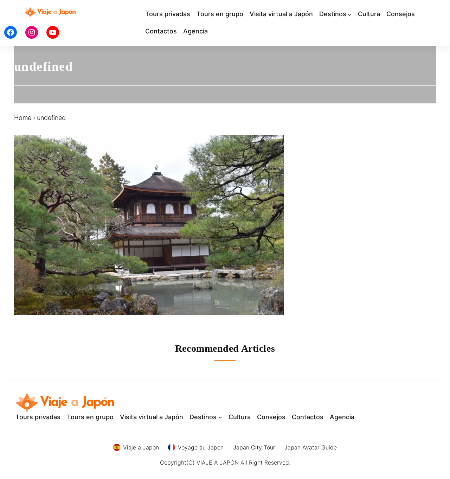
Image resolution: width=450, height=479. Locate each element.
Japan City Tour (254, 447)
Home (22, 117)
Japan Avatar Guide (310, 447)
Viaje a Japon (141, 447)
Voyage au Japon (201, 447)
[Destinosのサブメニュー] (350, 14)
